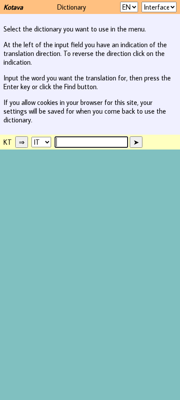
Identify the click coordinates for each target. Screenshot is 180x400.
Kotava (13, 7)
